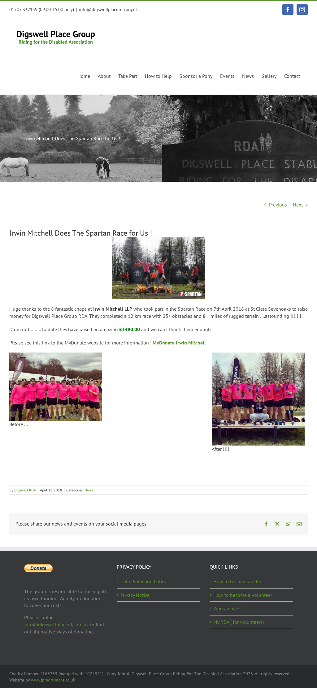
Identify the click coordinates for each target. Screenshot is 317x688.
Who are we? (226, 608)
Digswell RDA (25, 490)
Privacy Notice (135, 595)
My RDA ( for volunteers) (238, 622)
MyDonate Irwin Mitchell (179, 343)
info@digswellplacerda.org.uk (108, 9)
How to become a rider (237, 581)
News (89, 490)
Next (298, 205)
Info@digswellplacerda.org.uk (56, 624)
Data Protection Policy (143, 581)
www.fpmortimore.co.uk (53, 680)
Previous (278, 205)
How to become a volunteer (242, 595)
